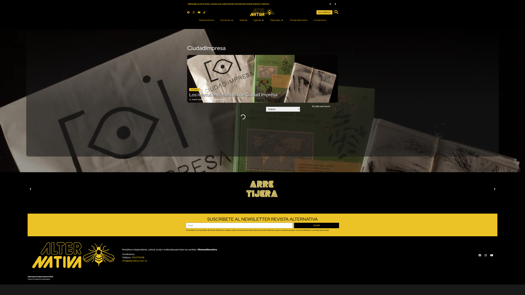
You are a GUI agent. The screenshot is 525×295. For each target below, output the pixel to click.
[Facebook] (188, 12)
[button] (227, 20)
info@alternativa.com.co (134, 260)
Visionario (195, 90)
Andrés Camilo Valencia (200, 99)
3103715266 (138, 257)
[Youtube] (199, 12)
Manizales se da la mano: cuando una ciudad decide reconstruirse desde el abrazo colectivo (228, 4)
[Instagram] (193, 12)
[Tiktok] (204, 12)
